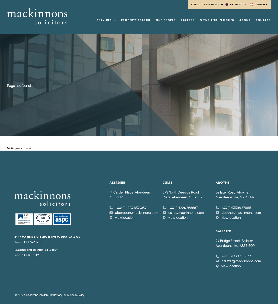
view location (125, 217)
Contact (263, 20)
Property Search (135, 20)
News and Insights (217, 20)
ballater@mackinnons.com (241, 261)
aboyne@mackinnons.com (241, 212)
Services (104, 20)
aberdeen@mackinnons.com (136, 212)
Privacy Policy (61, 295)
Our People (165, 20)
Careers (188, 20)
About (244, 20)
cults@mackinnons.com (186, 212)
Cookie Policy (77, 295)
